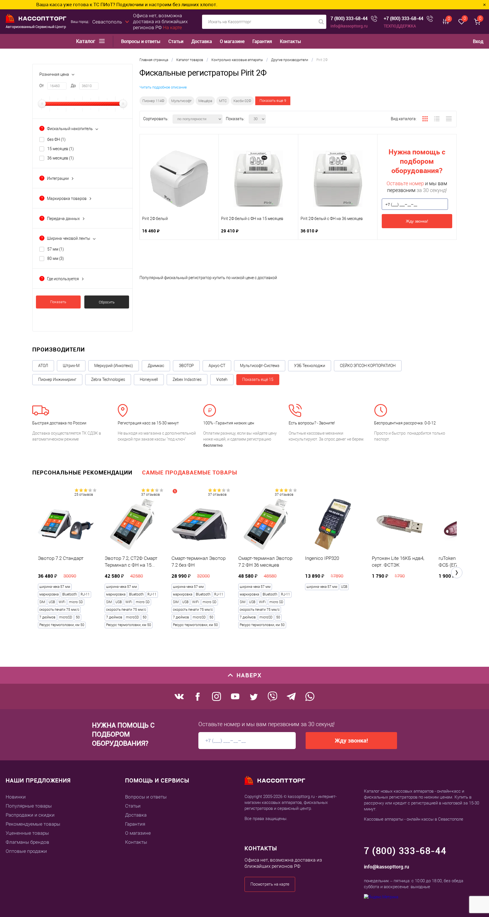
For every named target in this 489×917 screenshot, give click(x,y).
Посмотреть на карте (269, 884)
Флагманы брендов (27, 842)
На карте (172, 27)
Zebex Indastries (187, 379)
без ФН (56, 139)
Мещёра (205, 101)
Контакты (290, 41)
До (73, 85)
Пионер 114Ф (153, 101)
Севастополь (107, 22)
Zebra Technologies (108, 379)
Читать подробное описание (163, 87)
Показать (58, 302)
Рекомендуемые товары (33, 824)
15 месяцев (60, 148)
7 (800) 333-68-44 (349, 18)
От (41, 85)
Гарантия (262, 41)
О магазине (232, 41)
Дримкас (156, 365)
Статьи (175, 41)
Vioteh (222, 379)
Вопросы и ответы (140, 41)
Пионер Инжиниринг (57, 379)
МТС (223, 101)
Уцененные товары (27, 833)
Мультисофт (181, 101)
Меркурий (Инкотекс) (113, 365)
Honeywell (149, 379)
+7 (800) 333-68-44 (403, 18)
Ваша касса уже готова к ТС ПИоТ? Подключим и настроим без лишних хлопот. (91, 4)
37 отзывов (150, 495)
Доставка (201, 41)
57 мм (55, 249)
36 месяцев (60, 158)
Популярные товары (29, 806)
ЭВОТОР (186, 365)
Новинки (16, 797)
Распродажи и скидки (30, 815)
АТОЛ (43, 365)
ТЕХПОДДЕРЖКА (400, 26)
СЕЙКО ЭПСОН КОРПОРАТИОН (368, 365)
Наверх (249, 675)
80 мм (55, 258)
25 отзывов (83, 495)
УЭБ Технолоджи (309, 365)
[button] (456, 572)
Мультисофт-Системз (259, 365)
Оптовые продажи (26, 851)
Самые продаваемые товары (189, 472)
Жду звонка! (417, 221)
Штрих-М (71, 365)
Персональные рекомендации (82, 472)
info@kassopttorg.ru (349, 26)
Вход (478, 41)
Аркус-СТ (217, 365)
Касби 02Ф (242, 101)
